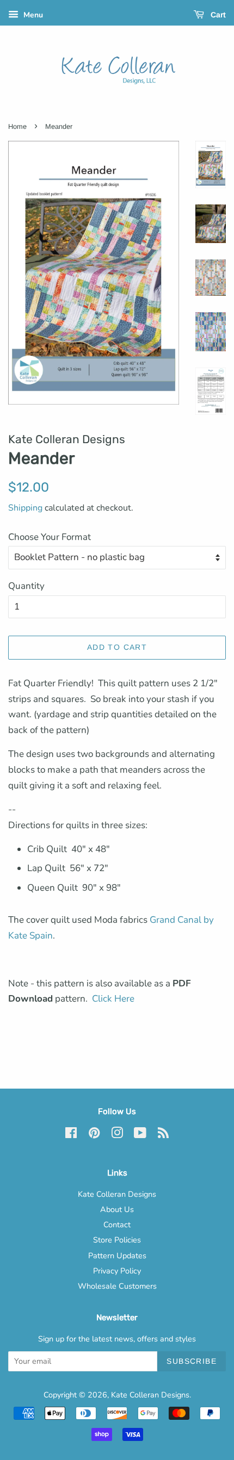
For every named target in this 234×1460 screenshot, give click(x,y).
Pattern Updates (117, 1255)
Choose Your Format (49, 537)
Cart (217, 14)
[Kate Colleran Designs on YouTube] (140, 1134)
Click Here (113, 998)
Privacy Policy (117, 1270)
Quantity (26, 586)
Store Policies (117, 1239)
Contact (117, 1224)
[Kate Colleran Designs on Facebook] (71, 1134)
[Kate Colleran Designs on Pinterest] (94, 1134)
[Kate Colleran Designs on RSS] (163, 1134)
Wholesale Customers (117, 1286)
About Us (117, 1209)
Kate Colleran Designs (117, 1194)
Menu (32, 15)
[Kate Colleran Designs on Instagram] (117, 1134)
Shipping (25, 508)
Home (17, 126)
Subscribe (192, 1361)
